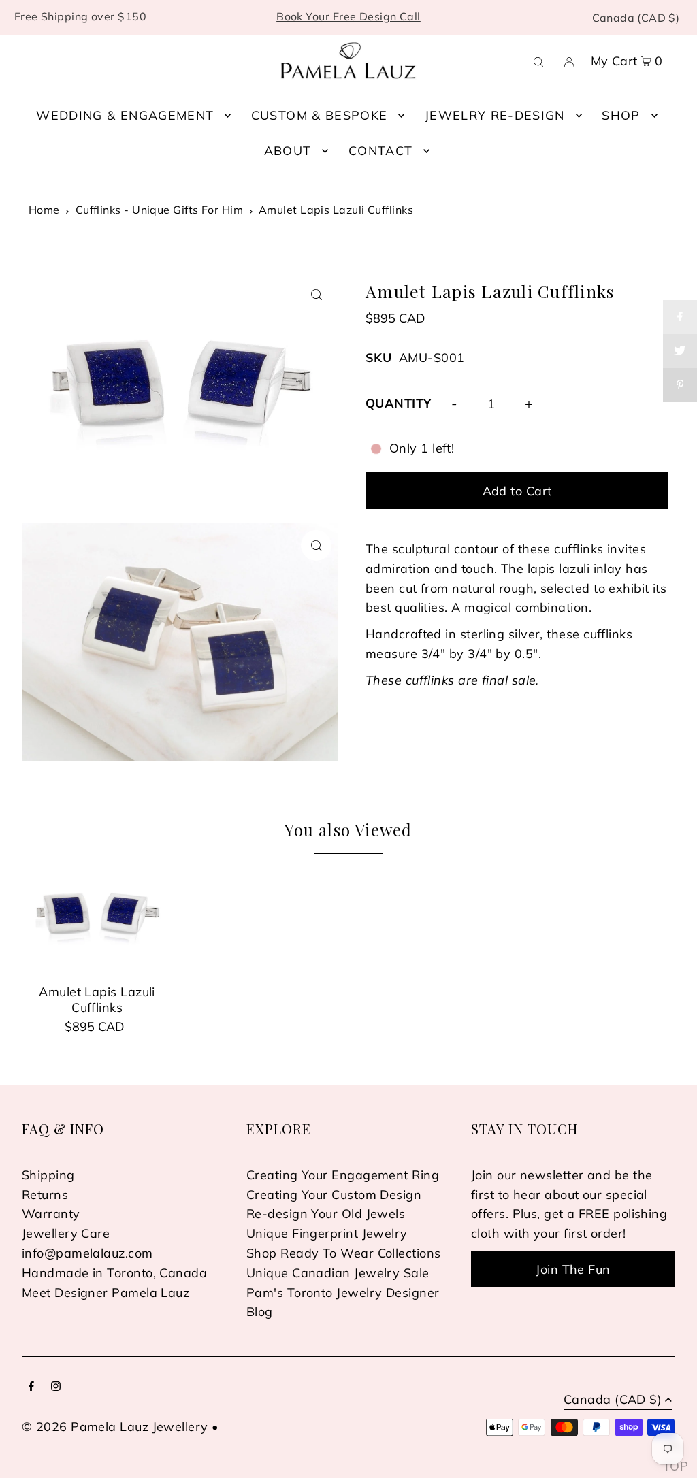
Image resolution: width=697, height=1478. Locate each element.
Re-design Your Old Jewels (325, 1213)
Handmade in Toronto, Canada (114, 1273)
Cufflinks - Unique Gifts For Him (159, 209)
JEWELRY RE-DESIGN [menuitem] (495, 115)
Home (44, 209)
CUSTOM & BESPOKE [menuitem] (319, 115)
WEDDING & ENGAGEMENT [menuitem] (125, 115)
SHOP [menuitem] (621, 115)
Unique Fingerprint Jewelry (327, 1233)
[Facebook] (31, 1387)
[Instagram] (56, 1387)
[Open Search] (538, 60)
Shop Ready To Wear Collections (343, 1253)
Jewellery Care (66, 1233)
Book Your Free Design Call (348, 16)
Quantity (399, 403)
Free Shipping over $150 (80, 16)
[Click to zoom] (316, 295)
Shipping (48, 1175)
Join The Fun (573, 1269)
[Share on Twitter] (680, 351)
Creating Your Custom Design (333, 1194)
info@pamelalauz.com (87, 1253)
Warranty (51, 1213)
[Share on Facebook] (680, 317)
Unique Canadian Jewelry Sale (337, 1273)
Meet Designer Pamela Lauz (105, 1292)
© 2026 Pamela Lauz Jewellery (115, 1426)
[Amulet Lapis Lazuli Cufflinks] (97, 917)
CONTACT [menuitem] (380, 151)
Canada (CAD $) (636, 17)
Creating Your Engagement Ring (342, 1175)
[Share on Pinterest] (680, 385)
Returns (45, 1194)
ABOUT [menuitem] (288, 151)
